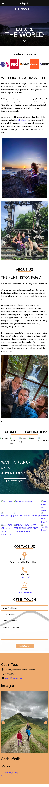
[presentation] (3, 168)
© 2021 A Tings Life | (9, 773)
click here (22, 120)
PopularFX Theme (8, 776)
